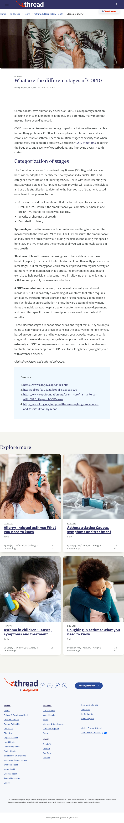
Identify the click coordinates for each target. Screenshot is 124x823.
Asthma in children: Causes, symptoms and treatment (28, 632)
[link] (42, 685)
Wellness (47, 706)
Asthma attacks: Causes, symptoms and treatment (89, 530)
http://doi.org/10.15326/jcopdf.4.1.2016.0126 (50, 389)
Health (8, 524)
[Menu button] (6, 4)
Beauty (46, 739)
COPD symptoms (85, 143)
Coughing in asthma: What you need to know (93, 632)
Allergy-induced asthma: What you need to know (30, 530)
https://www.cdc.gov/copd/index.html (46, 385)
